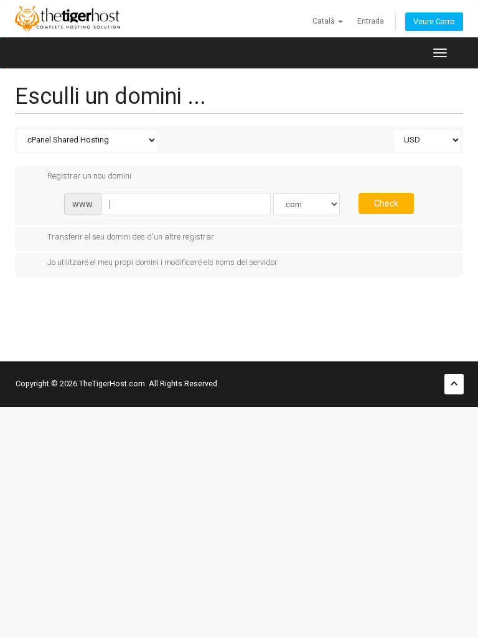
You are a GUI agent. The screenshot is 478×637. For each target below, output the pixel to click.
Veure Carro (434, 21)
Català (324, 21)
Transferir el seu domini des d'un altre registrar (130, 236)
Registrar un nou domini (89, 176)
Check (386, 203)
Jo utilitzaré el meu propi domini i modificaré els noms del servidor (162, 262)
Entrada (370, 21)
